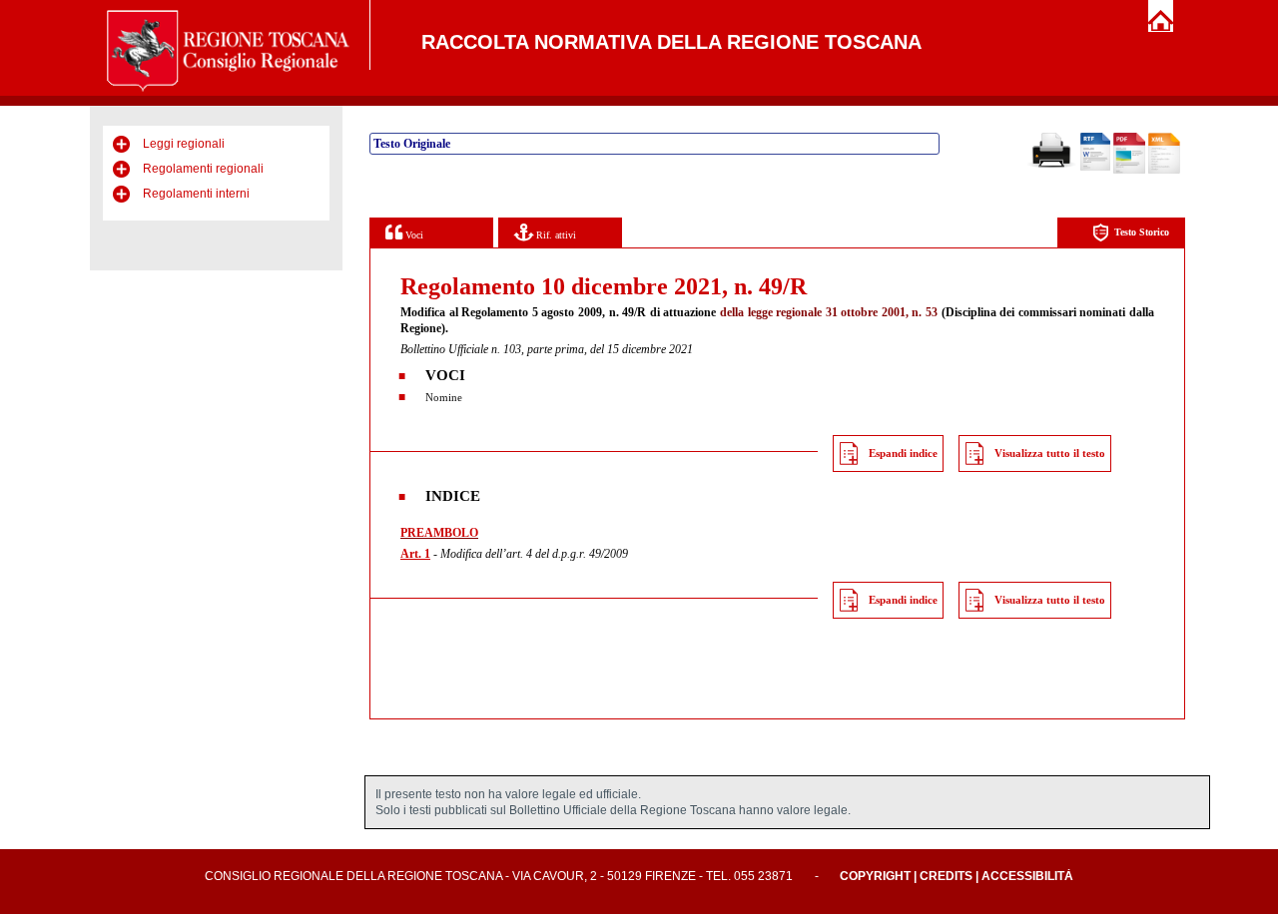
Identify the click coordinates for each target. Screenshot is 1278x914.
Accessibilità (1027, 876)
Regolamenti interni (196, 194)
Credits (946, 876)
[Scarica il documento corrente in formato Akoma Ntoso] (1164, 170)
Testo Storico (1141, 232)
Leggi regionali (184, 144)
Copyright (875, 876)
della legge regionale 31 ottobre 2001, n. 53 (829, 312)
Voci (412, 234)
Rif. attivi (554, 234)
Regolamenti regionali (203, 169)
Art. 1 (415, 554)
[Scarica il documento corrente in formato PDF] (1129, 170)
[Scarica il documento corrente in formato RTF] (1095, 167)
